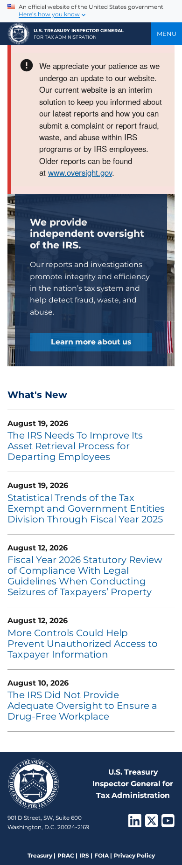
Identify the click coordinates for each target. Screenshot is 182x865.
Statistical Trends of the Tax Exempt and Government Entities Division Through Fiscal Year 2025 (86, 508)
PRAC (65, 855)
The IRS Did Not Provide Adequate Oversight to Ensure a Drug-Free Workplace (82, 705)
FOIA (101, 855)
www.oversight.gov (80, 172)
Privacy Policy (134, 855)
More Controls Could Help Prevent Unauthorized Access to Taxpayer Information (82, 643)
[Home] (18, 33)
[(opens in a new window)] (134, 823)
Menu (166, 33)
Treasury (40, 855)
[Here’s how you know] (91, 11)
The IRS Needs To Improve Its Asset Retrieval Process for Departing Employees (75, 446)
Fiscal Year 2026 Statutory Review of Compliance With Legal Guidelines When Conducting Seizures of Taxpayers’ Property (84, 575)
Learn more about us (91, 341)
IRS (84, 855)
